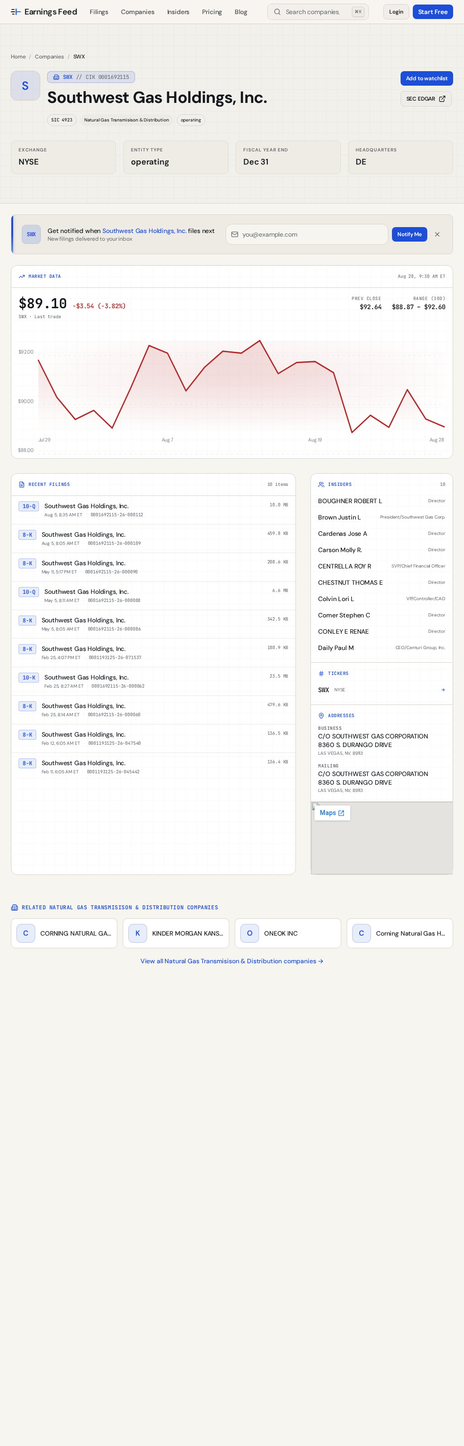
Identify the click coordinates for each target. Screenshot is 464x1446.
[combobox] (318, 12)
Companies (138, 12)
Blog (241, 12)
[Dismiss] (437, 234)
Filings (99, 12)
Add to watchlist (427, 78)
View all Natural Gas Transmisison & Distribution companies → (232, 961)
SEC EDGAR (420, 98)
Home (18, 56)
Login (396, 11)
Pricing (212, 12)
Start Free (433, 12)
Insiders (178, 12)
